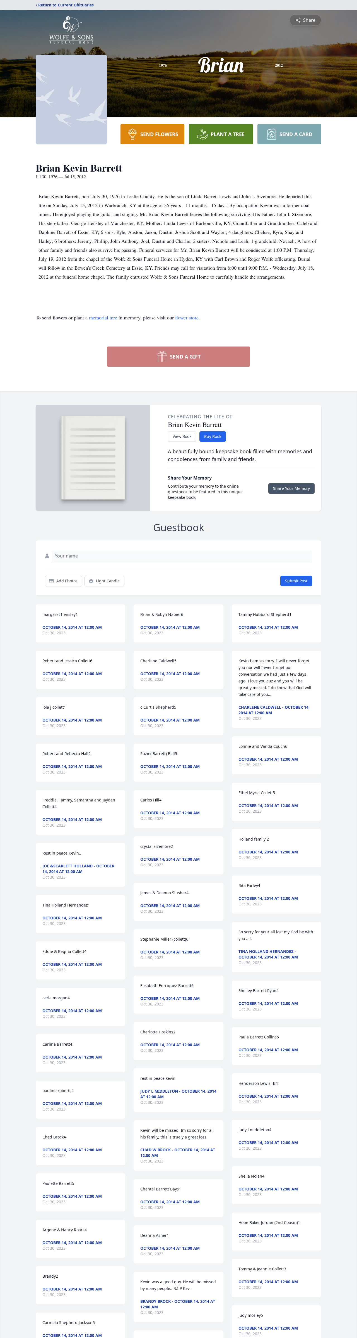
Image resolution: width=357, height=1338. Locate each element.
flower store (187, 317)
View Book (182, 436)
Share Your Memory (291, 488)
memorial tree (103, 317)
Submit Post (296, 580)
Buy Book (212, 436)
